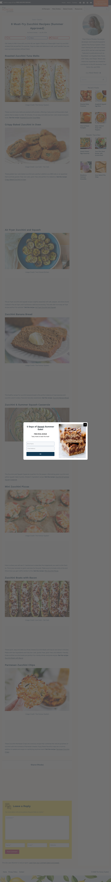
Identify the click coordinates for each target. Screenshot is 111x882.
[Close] (85, 424)
